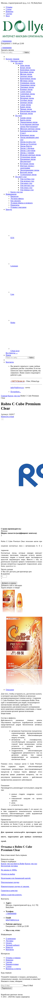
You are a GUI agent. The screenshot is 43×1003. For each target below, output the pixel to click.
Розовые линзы (26, 89)
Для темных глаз (27, 190)
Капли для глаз (31, 864)
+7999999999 (6, 41)
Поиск (8, 355)
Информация (11, 194)
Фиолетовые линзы (28, 111)
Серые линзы (25, 105)
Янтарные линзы (27, 98)
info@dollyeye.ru (17, 388)
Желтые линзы (26, 74)
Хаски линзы (25, 96)
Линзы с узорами (27, 153)
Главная (4, 396)
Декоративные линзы (29, 122)
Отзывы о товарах (13, 958)
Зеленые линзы (26, 102)
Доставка (9, 941)
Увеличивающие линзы (29, 170)
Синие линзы (25, 92)
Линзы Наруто (26, 146)
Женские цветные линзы (30, 129)
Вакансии (15, 196)
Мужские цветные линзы (30, 155)
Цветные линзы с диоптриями (27, 167)
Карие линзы (25, 107)
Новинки (9, 960)
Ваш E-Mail (28, 985)
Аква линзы (25, 65)
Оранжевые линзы (27, 85)
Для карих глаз (26, 183)
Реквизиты (15, 205)
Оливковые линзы (27, 83)
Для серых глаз (26, 188)
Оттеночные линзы (28, 157)
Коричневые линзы (28, 78)
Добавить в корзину (9, 583)
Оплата (9, 943)
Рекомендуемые (12, 964)
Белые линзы (25, 68)
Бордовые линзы (27, 72)
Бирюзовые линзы (27, 70)
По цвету (19, 63)
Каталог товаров (12, 59)
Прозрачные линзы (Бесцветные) (28, 160)
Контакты (10, 362)
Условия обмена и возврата (22, 203)
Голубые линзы (26, 100)
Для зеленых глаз (27, 181)
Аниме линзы (25, 118)
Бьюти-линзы (25, 120)
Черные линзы (26, 109)
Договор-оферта (17, 198)
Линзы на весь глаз (28, 142)
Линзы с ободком (27, 148)
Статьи (8, 966)
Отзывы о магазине (18, 207)
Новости (9, 947)
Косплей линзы (26, 172)
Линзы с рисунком (27, 150)
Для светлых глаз (27, 185)
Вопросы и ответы (13, 969)
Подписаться (6, 988)
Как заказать (16, 201)
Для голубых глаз (27, 179)
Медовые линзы (26, 81)
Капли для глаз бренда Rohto (12, 864)
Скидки (9, 962)
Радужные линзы (27, 164)
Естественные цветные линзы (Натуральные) (29, 125)
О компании (11, 939)
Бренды (9, 209)
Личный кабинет (13, 945)
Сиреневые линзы (27, 94)
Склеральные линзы (28, 174)
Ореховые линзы (27, 87)
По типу (18, 116)
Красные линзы (26, 113)
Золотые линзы (26, 76)
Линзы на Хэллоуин (28, 144)
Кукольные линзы (27, 135)
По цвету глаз (21, 177)
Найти (26, 52)
